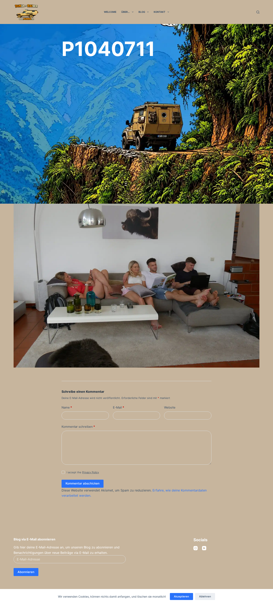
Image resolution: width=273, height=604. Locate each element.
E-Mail (118, 407)
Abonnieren (26, 572)
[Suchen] (257, 12)
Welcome (110, 11)
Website (169, 407)
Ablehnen (205, 596)
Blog (141, 11)
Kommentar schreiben (78, 427)
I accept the (83, 472)
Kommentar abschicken (83, 483)
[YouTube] (204, 548)
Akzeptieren (181, 596)
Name (67, 407)
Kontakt (159, 11)
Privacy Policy (90, 472)
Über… (125, 11)
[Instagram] (195, 548)
